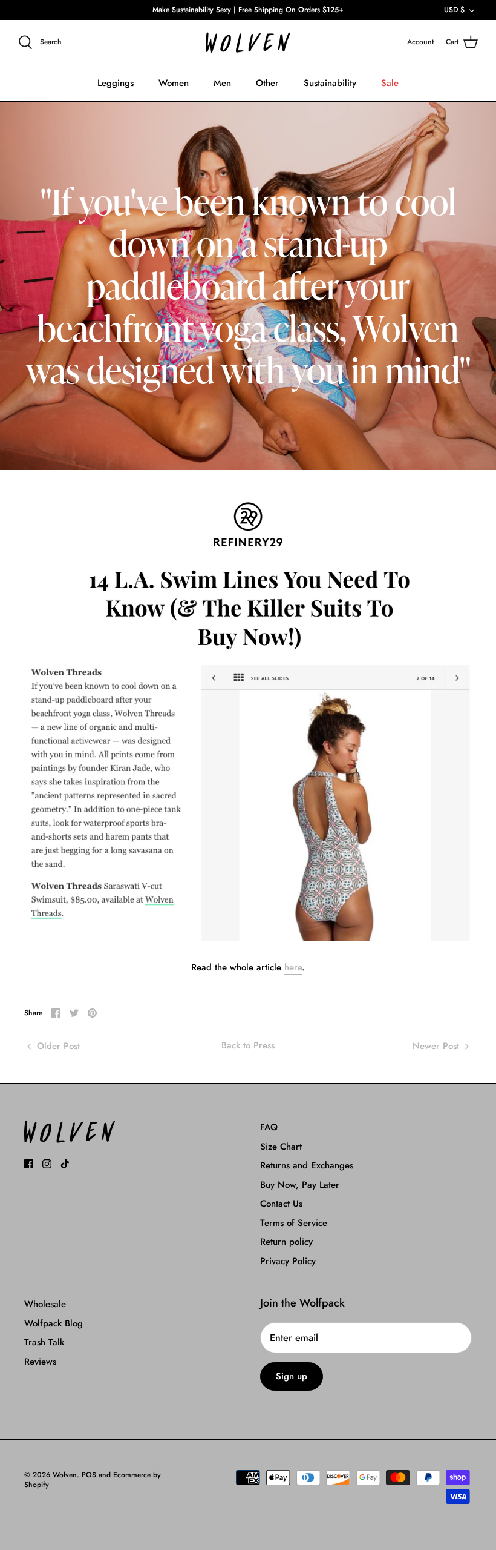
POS (89, 1474)
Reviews (40, 1361)
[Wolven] (248, 42)
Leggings (115, 83)
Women (173, 83)
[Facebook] (28, 1163)
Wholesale (45, 1304)
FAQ (269, 1127)
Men (222, 83)
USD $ (454, 9)
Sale (390, 83)
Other (267, 83)
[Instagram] (46, 1163)
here (293, 967)
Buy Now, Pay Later (299, 1184)
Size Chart (281, 1146)
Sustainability (330, 83)
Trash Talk (44, 1342)
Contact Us (281, 1203)
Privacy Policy (288, 1261)
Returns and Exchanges (306, 1165)
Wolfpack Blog (53, 1323)
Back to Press (248, 1045)
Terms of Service (293, 1223)
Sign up (291, 1376)
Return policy (286, 1241)
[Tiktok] (65, 1163)
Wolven (65, 1474)
